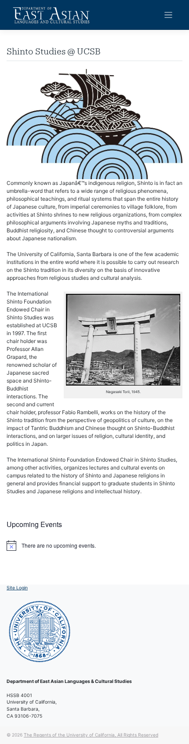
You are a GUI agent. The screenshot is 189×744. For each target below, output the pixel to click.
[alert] (94, 545)
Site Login (17, 588)
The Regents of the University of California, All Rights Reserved (91, 734)
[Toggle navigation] (169, 15)
